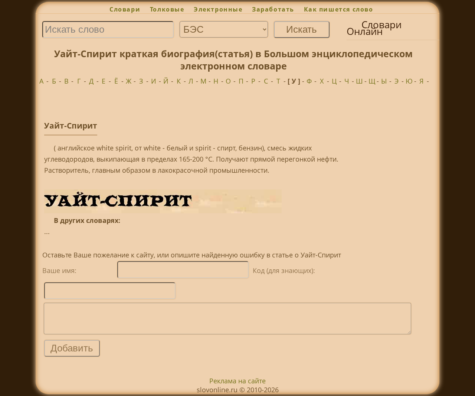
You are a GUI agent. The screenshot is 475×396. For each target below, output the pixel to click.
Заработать (273, 9)
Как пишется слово (338, 9)
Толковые (167, 9)
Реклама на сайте (237, 380)
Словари (124, 9)
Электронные (218, 9)
